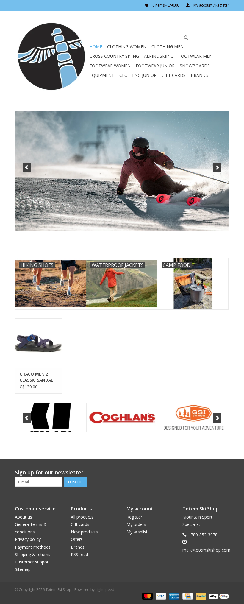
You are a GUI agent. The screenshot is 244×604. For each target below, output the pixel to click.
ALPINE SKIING (158, 56)
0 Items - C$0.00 (165, 5)
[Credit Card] (186, 595)
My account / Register (211, 5)
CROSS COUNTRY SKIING (114, 56)
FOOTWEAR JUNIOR (155, 66)
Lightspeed (105, 589)
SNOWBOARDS (195, 66)
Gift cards (174, 75)
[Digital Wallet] (218, 595)
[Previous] (27, 167)
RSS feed (79, 554)
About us (23, 517)
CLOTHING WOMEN (126, 46)
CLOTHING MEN (167, 46)
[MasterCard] (147, 595)
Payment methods (33, 547)
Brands (199, 75)
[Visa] (160, 595)
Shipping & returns (32, 554)
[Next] (217, 167)
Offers (77, 539)
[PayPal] (200, 595)
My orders (136, 524)
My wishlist (137, 532)
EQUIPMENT (102, 75)
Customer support (32, 562)
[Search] (186, 37)
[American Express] (173, 595)
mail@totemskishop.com (206, 550)
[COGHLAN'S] (122, 417)
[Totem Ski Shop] (51, 56)
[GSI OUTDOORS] (193, 417)
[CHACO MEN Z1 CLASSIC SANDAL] (38, 343)
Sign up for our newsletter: (50, 472)
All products (82, 517)
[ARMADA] (50, 417)
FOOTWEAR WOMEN (110, 66)
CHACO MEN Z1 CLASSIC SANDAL (36, 377)
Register (134, 517)
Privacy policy (28, 539)
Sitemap (23, 569)
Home (96, 46)
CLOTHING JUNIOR (138, 75)
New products (84, 532)
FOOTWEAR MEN (195, 56)
